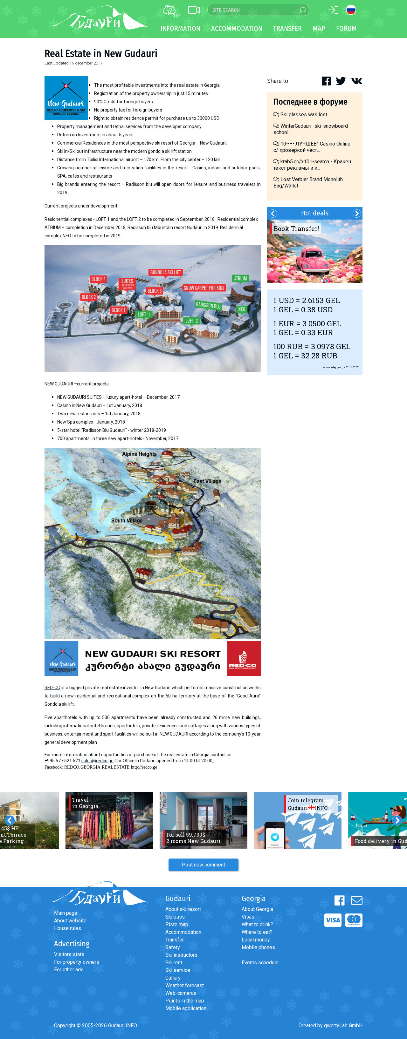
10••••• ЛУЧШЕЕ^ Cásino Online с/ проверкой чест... (311, 147)
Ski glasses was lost (303, 115)
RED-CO (52, 687)
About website (70, 921)
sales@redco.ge (97, 760)
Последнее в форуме (310, 102)
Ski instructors (181, 955)
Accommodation (183, 932)
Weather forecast (184, 985)
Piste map (176, 924)
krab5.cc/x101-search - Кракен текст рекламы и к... (312, 165)
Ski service (177, 970)
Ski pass (175, 917)
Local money (256, 940)
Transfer (174, 940)
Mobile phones (258, 947)
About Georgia (257, 909)
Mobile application (185, 1008)
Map (319, 28)
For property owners (76, 962)
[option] (314, 251)
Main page (65, 913)
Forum (346, 28)
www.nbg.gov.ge (334, 367)
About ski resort (183, 909)
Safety (172, 947)
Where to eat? (257, 932)
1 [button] (321, 280)
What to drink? (257, 924)
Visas (248, 917)
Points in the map (184, 1001)
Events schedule (260, 963)
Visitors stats (69, 954)
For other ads (69, 970)
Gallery (173, 978)
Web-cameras (181, 993)
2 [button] (326, 280)
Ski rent (173, 963)
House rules (67, 928)
